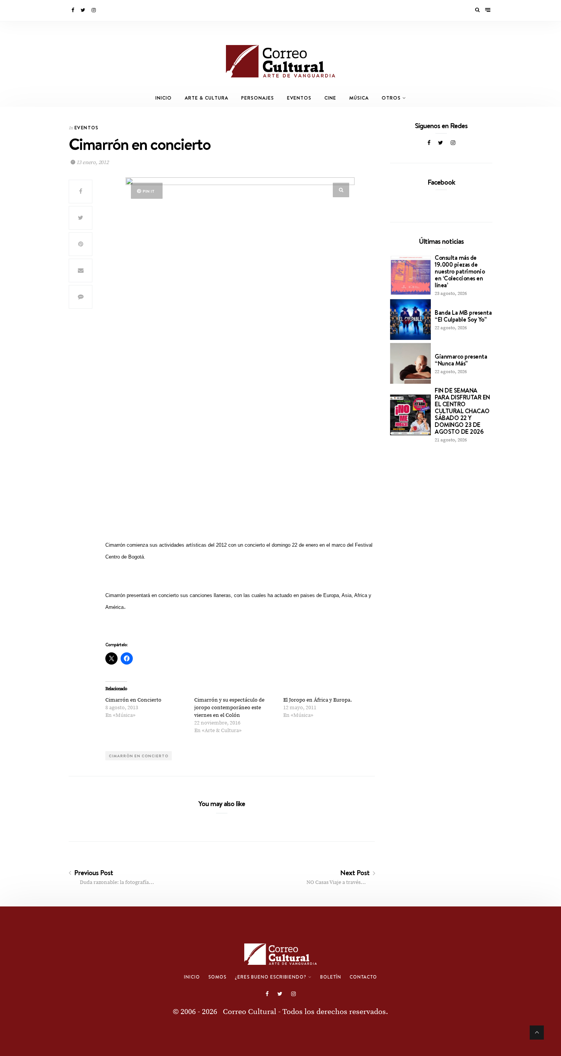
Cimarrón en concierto (138, 755)
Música (359, 98)
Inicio (163, 98)
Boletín (330, 977)
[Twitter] (83, 10)
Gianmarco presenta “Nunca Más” (461, 359)
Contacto (363, 977)
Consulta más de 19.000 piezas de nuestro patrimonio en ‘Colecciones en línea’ (460, 271)
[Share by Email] (80, 270)
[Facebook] (73, 10)
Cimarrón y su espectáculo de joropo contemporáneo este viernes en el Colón (229, 708)
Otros (391, 98)
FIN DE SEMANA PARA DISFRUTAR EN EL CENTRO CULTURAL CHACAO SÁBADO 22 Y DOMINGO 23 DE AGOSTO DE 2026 (462, 411)
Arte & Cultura (206, 98)
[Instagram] (94, 10)
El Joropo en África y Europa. (317, 700)
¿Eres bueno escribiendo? (270, 977)
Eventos (299, 98)
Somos (217, 977)
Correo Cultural (249, 1012)
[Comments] (80, 297)
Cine (330, 98)
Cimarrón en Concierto (133, 700)
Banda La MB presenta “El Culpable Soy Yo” (463, 316)
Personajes (257, 98)
